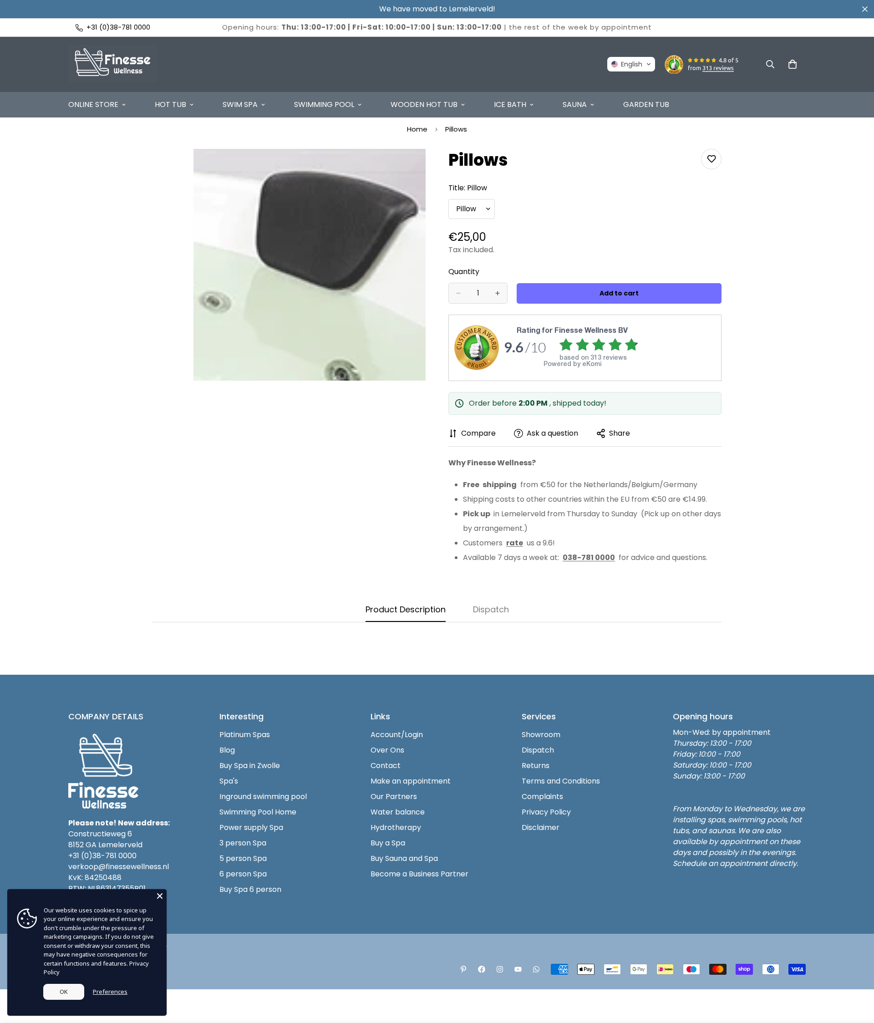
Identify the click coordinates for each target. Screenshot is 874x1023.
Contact (386, 765)
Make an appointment (411, 781)
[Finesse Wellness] (463, 969)
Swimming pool (324, 104)
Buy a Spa (388, 843)
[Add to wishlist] (711, 159)
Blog (227, 750)
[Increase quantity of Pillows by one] (497, 293)
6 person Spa (243, 874)
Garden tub (646, 104)
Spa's (228, 781)
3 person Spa (242, 843)
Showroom (541, 734)
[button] (631, 64)
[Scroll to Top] (856, 973)
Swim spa (240, 104)
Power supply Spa (251, 827)
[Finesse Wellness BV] (112, 64)
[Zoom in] (417, 168)
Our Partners (394, 796)
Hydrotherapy (396, 827)
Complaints (542, 796)
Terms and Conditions (561, 781)
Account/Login (397, 734)
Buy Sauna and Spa (404, 858)
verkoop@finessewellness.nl (118, 866)
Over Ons (387, 750)
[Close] (159, 896)
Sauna (575, 104)
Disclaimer (540, 827)
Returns (535, 765)
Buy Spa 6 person (250, 889)
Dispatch (538, 750)
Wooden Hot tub (424, 104)
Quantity (463, 271)
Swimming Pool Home (257, 812)
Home (417, 129)
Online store (93, 104)
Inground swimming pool (263, 796)
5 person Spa (243, 858)
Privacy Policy (546, 812)
